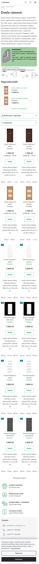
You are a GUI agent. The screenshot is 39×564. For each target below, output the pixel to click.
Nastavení (18, 553)
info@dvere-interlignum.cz (16, 526)
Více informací (15, 548)
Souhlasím (18, 559)
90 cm (35, 182)
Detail (10, 162)
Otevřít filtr (8, 123)
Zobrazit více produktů (18, 108)
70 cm (9, 182)
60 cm (3, 182)
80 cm (16, 298)
